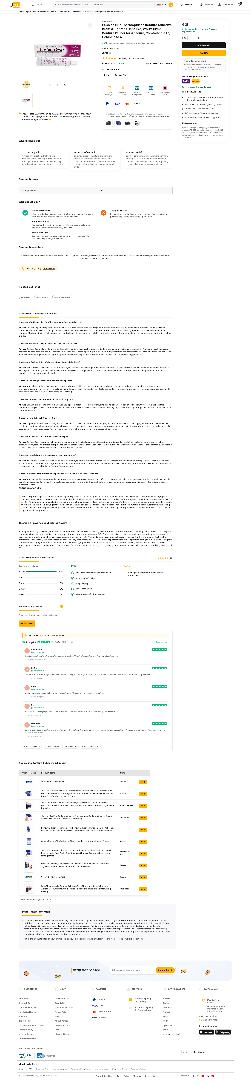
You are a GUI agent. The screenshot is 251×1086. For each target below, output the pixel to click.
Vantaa (166, 1012)
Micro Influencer (26, 1034)
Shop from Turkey (138, 1069)
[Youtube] (203, 1076)
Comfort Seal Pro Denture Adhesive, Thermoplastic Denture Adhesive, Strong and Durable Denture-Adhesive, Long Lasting (76, 817)
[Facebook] (194, 1076)
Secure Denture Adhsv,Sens (53, 877)
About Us (23, 998)
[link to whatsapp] (50, 85)
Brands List (60, 1003)
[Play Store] (223, 1033)
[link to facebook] (57, 85)
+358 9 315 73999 (210, 1020)
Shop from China (119, 1069)
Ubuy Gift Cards (62, 1025)
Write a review (27, 623)
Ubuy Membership (27, 1038)
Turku (166, 1021)
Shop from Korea (100, 1069)
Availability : (108, 63)
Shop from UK (42, 1069)
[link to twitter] (65, 85)
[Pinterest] (212, 1076)
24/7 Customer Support (214, 1001)
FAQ (57, 1016)
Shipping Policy (26, 1029)
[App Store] (207, 1033)
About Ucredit (61, 1021)
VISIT (143, 782)
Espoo (166, 1003)
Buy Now (165, 116)
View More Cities (171, 1034)
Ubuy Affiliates (62, 1034)
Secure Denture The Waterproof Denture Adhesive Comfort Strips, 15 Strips (75, 841)
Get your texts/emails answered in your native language (217, 1008)
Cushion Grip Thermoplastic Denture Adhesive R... (103, 11)
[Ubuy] (15, 4)
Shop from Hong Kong (80, 1069)
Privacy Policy (123, 1076)
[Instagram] (198, 1076)
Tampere (167, 1007)
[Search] (171, 4)
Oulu (165, 1016)
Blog (57, 1029)
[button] (187, 4)
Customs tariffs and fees (31, 1025)
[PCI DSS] (25, 1056)
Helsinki (166, 998)
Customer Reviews (64, 1007)
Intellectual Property (29, 1012)
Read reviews (161, 642)
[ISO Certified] (44, 1055)
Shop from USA (25, 1069)
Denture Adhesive (62, 297)
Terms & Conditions (104, 1076)
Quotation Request (28, 1007)
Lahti (165, 1029)
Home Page (24, 11)
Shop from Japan (59, 1069)
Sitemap (23, 1016)
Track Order (25, 1021)
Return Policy (61, 1012)
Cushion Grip (108, 21)
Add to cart (203, 45)
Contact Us (24, 1003)
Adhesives (25, 297)
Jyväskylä (168, 1025)
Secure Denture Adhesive (52, 781)
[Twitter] (208, 1076)
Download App (62, 998)
